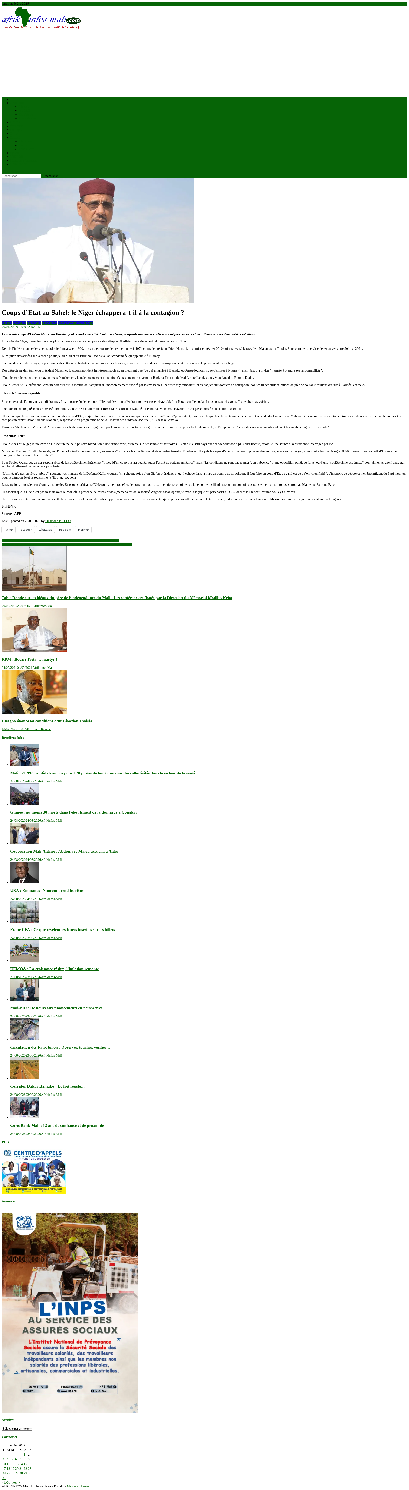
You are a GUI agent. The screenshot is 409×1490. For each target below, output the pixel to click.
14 (21, 1464)
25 (8, 1473)
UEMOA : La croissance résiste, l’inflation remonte (54, 969)
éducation (25, 141)
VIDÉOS (16, 156)
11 (8, 1464)
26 (12, 1473)
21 (21, 1468)
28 (21, 1473)
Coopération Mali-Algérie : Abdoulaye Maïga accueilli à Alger (64, 851)
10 (4, 1464)
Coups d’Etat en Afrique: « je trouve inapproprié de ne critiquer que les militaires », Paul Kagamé (67, 544)
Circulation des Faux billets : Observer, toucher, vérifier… (60, 1047)
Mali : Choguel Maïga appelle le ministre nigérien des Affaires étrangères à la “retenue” (60, 540)
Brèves (15, 122)
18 (8, 1468)
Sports (14, 153)
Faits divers (26, 149)
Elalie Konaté (41, 729)
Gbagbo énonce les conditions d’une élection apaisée (47, 721)
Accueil (15, 99)
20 (17, 1468)
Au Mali (24, 110)
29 (25, 1473)
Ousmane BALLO (29, 327)
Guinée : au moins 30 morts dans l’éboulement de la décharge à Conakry (73, 812)
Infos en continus (69, 323)
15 (25, 1464)
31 (4, 1478)
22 (25, 1468)
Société (15, 137)
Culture (24, 145)
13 (17, 1464)
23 (29, 1468)
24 (4, 1473)
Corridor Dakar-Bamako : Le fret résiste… (47, 1086)
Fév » (16, 1482)
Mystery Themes (78, 1486)
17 (4, 1468)
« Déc (6, 1482)
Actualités (17, 103)
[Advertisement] (204, 64)
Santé (14, 133)
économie (16, 126)
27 (17, 1473)
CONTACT (18, 164)
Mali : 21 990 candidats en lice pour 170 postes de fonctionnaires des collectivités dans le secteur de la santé (102, 773)
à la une (24, 106)
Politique (16, 130)
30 (29, 1473)
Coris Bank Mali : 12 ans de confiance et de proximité (57, 1125)
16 (29, 1464)
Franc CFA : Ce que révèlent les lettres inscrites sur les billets (62, 929)
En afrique (26, 114)
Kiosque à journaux (23, 160)
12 (12, 1464)
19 (12, 1468)
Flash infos (49, 323)
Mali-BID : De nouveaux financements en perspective (56, 1008)
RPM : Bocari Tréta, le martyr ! (29, 659)
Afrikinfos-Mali (42, 606)
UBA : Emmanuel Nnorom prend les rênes (47, 890)
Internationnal (28, 118)
